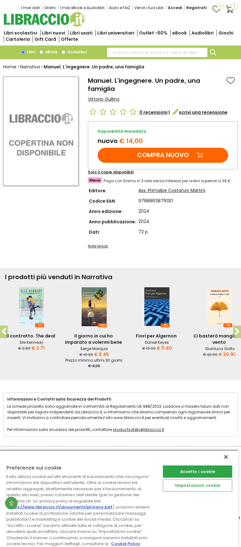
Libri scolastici (20, 33)
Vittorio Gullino (104, 99)
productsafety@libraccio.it (138, 429)
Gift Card (45, 39)
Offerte (69, 39)
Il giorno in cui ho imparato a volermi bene (93, 339)
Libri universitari (115, 33)
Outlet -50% (153, 33)
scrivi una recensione (203, 112)
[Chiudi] (226, 457)
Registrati (196, 7)
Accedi (175, 7)
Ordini (50, 7)
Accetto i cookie (197, 472)
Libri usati (81, 33)
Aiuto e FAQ (119, 7)
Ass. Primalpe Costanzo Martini (171, 190)
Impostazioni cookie (197, 485)
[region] (119, 498)
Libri (30, 52)
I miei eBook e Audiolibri (82, 7)
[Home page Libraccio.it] (44, 25)
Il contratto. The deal (30, 336)
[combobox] (157, 52)
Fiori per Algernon (156, 336)
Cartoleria (18, 39)
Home (9, 67)
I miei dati (30, 7)
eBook (179, 33)
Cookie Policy (125, 544)
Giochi (225, 33)
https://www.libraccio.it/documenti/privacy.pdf (60, 507)
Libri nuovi (53, 33)
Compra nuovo (163, 155)
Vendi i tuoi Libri (148, 7)
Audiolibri (202, 33)
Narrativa (30, 67)
